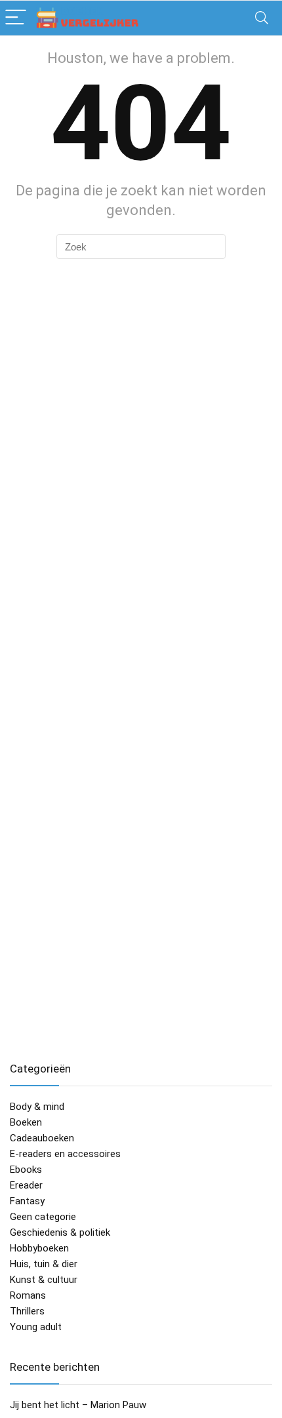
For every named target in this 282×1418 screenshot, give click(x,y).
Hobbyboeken (39, 1248)
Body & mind (37, 1107)
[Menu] (15, 18)
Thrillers (27, 1311)
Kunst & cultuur (43, 1280)
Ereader (26, 1185)
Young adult (36, 1327)
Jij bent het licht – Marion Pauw (78, 1405)
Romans (28, 1295)
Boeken (26, 1122)
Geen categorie (43, 1217)
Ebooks (26, 1169)
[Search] (261, 18)
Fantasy (27, 1201)
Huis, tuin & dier (43, 1264)
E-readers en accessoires (65, 1154)
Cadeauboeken (42, 1138)
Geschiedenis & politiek (60, 1232)
